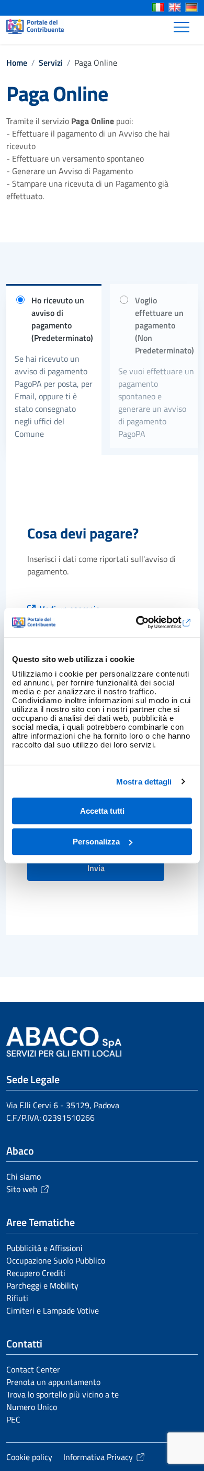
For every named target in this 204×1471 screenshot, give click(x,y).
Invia (96, 868)
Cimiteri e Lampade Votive (52, 1310)
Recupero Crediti (35, 1273)
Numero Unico (31, 1407)
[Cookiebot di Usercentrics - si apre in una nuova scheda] (146, 622)
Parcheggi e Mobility (42, 1285)
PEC (13, 1419)
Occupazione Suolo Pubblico (55, 1260)
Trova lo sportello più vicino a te (62, 1394)
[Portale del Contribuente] (35, 26)
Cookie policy (29, 1457)
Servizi (51, 62)
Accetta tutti (102, 810)
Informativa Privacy (98, 1457)
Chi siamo (23, 1176)
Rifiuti (17, 1298)
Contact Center (33, 1369)
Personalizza (96, 841)
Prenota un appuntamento (53, 1382)
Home (16, 62)
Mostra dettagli (144, 781)
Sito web (21, 1189)
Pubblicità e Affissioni (44, 1248)
